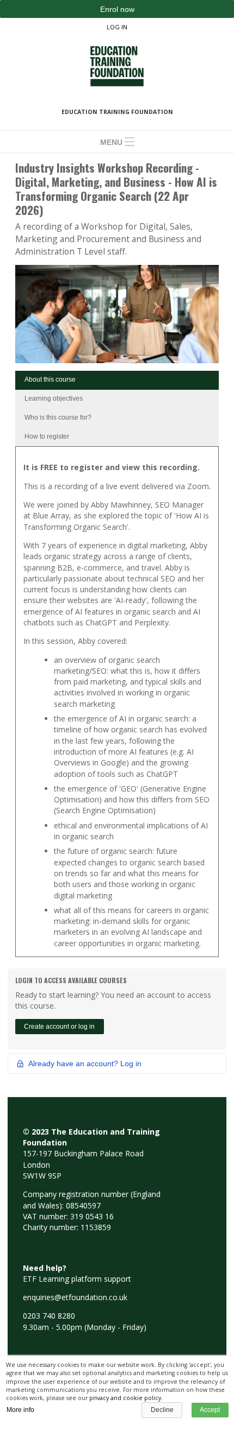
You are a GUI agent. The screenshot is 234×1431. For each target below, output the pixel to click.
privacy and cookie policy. (126, 1398)
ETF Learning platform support (77, 1279)
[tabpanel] (117, 705)
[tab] (117, 380)
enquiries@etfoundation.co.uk (75, 1297)
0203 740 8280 (49, 1315)
